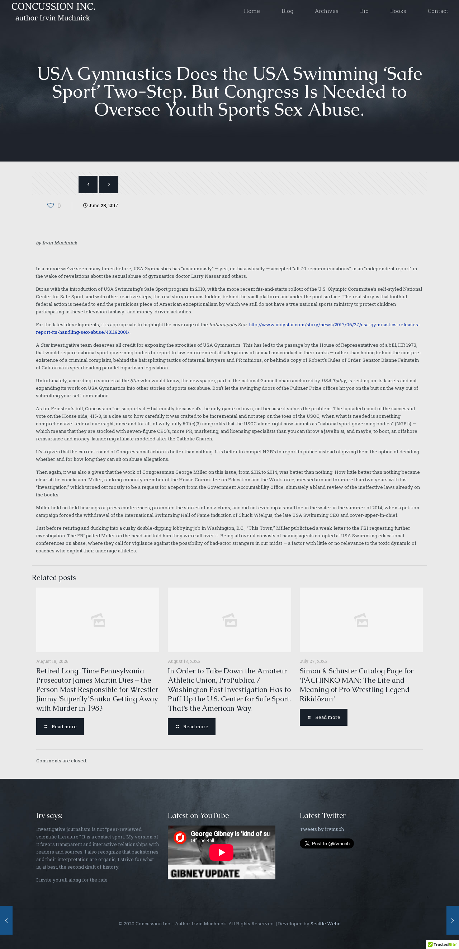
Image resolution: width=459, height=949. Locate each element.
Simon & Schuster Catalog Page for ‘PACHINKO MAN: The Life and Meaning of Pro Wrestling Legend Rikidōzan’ (356, 684)
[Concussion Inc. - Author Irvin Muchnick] (52, 11)
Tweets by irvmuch (322, 829)
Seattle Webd (326, 923)
